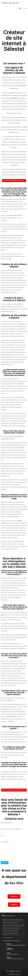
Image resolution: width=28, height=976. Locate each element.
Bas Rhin (16, 883)
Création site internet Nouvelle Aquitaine (12, 919)
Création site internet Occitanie (10, 933)
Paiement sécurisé (13, 970)
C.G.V (20, 970)
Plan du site (18, 971)
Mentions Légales (11, 971)
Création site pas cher (10, 3)
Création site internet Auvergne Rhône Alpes (13, 925)
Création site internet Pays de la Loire (12, 928)
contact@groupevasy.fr (12, 954)
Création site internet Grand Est (10, 922)
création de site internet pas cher (15, 958)
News (7, 970)
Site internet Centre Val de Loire (10, 930)
